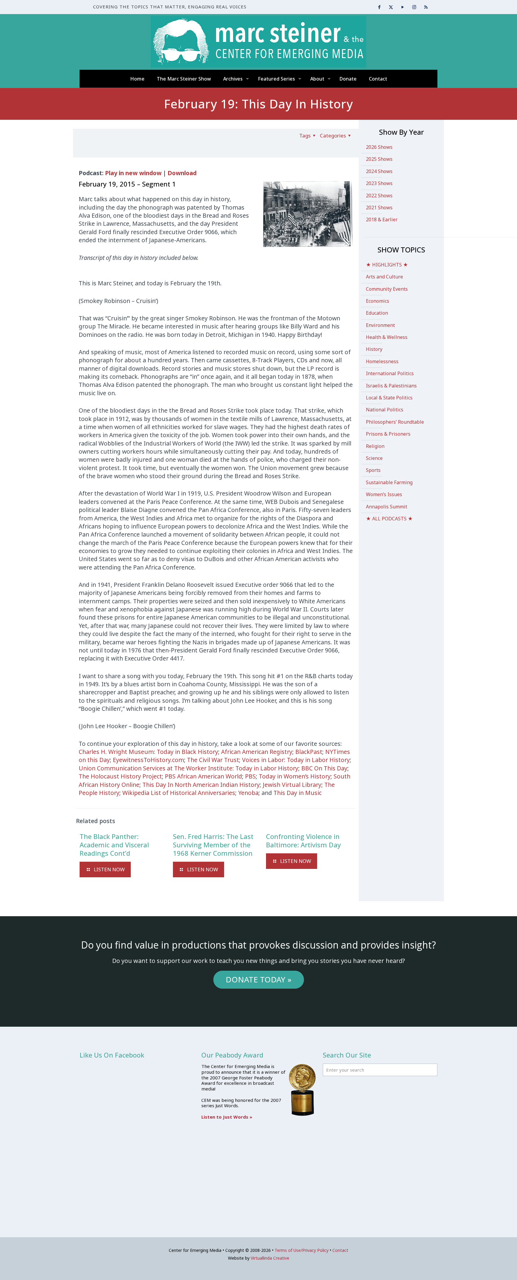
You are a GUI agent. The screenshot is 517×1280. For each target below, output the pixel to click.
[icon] (426, 7)
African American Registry (256, 752)
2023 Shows (379, 183)
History (374, 349)
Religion (375, 446)
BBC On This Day (324, 768)
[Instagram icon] (414, 7)
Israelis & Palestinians (391, 385)
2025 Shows (379, 159)
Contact (340, 1250)
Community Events (387, 289)
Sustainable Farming (389, 482)
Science (374, 458)
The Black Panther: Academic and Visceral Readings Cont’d (114, 845)
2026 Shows (379, 147)
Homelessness (382, 361)
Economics (377, 301)
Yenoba (248, 793)
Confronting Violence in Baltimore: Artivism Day (303, 840)
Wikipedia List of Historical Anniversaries (178, 793)
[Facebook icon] (379, 7)
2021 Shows (379, 207)
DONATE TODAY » (258, 979)
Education (377, 313)
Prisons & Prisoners (388, 434)
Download (182, 173)
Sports (373, 470)
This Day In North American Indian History (201, 785)
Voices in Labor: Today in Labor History (296, 760)
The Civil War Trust (213, 760)
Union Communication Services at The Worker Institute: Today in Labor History (188, 768)
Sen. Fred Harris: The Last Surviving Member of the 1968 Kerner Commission (213, 845)
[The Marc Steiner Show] (258, 41)
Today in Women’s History (295, 776)
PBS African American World (203, 776)
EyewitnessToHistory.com (148, 760)
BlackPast (308, 752)
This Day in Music (297, 793)
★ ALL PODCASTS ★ (389, 518)
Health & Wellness (386, 337)
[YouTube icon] (402, 7)
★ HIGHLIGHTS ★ (387, 264)
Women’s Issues (384, 494)
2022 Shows (379, 195)
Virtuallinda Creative (270, 1258)
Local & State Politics (389, 397)
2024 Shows (379, 171)
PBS (250, 776)
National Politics (384, 409)
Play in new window (133, 173)
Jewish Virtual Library (292, 785)
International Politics (390, 373)
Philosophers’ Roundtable (395, 422)
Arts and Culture (384, 276)
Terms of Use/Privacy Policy (302, 1250)
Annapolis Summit (386, 506)
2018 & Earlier (382, 219)
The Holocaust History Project (120, 776)
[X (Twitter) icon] (391, 7)
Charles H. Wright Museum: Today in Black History (148, 752)
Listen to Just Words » (226, 1117)
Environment (380, 325)
